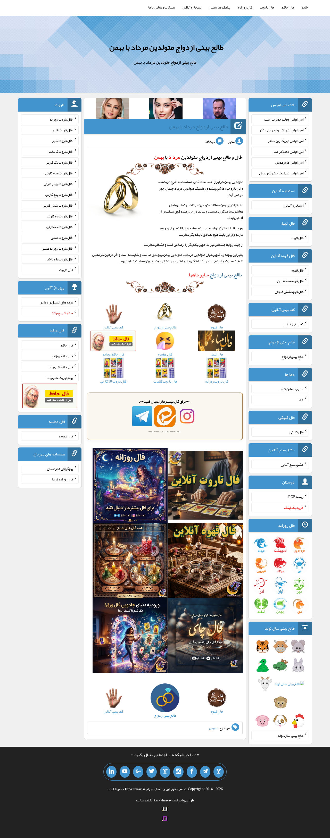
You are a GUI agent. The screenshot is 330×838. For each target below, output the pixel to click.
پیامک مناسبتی (220, 7)
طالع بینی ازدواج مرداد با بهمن (198, 126)
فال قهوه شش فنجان (289, 291)
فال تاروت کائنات (61, 151)
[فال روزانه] (130, 486)
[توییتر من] (151, 772)
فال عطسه (66, 436)
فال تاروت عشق (62, 237)
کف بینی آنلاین (293, 324)
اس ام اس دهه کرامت (288, 151)
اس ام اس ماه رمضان (289, 162)
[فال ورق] (130, 636)
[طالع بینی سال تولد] (280, 685)
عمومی (213, 727)
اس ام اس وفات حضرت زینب (283, 119)
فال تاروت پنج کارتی (59, 194)
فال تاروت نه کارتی (60, 215)
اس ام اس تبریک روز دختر (285, 140)
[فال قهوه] (205, 561)
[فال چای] (205, 636)
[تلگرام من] (205, 772)
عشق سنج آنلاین (292, 464)
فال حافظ (288, 7)
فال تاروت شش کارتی (58, 205)
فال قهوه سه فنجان (290, 280)
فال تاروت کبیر (62, 129)
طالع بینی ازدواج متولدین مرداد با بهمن (166, 47)
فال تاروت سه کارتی (59, 172)
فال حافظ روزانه (62, 356)
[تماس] (165, 772)
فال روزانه (245, 7)
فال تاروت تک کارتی (59, 162)
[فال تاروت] (205, 486)
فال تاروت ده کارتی (59, 226)
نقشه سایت (144, 800)
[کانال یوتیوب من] (125, 772)
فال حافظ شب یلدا (60, 366)
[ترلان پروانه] (166, 109)
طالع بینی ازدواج (215, 274)
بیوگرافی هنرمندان (60, 468)
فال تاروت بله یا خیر (59, 259)
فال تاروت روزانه (61, 119)
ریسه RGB (295, 496)
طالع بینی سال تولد (290, 735)
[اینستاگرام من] (178, 772)
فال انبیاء (297, 237)
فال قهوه (297, 270)
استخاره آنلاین (192, 7)
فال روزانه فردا (62, 479)
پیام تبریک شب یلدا (59, 377)
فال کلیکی (296, 432)
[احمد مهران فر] (219, 109)
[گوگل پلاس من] (138, 772)
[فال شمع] (130, 561)
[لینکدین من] (111, 772)
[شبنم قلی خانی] (112, 109)
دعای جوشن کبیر (291, 388)
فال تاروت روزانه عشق (57, 248)
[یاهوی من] (218, 772)
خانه (305, 7)
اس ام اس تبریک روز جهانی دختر (281, 129)
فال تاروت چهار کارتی (58, 183)
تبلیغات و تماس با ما (161, 7)
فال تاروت (267, 7)
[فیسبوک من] (192, 772)
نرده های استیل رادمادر (56, 302)
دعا (301, 399)
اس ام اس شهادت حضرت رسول (281, 172)
